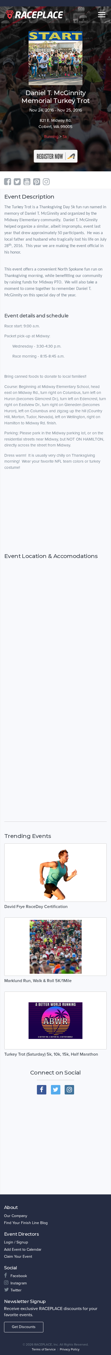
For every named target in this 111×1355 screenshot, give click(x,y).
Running (51, 136)
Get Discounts (24, 1327)
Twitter (16, 1290)
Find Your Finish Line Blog (26, 1223)
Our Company (15, 1216)
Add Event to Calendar (22, 1249)
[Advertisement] (55, 516)
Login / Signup (16, 1242)
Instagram (19, 1283)
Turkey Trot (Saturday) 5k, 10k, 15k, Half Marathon (51, 1054)
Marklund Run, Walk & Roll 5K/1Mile (38, 980)
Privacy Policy (69, 1349)
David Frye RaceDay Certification (36, 906)
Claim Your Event (18, 1256)
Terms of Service (44, 1349)
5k (65, 136)
